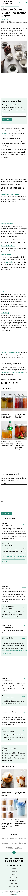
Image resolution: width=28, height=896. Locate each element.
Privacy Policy (4, 892)
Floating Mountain (7, 223)
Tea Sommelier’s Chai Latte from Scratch (7, 793)
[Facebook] (14, 865)
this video (4, 133)
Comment (4, 483)
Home (2, 6)
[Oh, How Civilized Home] (8, 2)
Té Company (5, 313)
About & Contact (14, 886)
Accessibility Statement (12, 892)
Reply (24, 524)
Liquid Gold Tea (6, 254)
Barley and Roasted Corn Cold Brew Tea (6, 416)
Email (4, 112)
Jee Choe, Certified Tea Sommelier (10, 19)
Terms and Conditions (21, 892)
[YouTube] (10, 865)
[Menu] (26, 2)
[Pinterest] (17, 865)
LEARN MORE (7, 760)
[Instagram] (7, 865)
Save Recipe (7, 119)
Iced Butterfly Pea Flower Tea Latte (20, 823)
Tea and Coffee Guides (12, 6)
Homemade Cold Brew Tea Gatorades (20, 416)
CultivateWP (16, 894)
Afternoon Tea (14, 880)
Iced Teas (14, 871)
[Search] (23, 2)
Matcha (14, 874)
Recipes (14, 868)
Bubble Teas (14, 877)
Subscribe (14, 883)
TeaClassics (9, 262)
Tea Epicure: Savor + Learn (10, 194)
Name (2, 501)
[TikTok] (20, 865)
